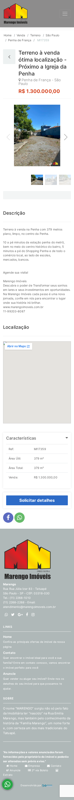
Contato (55, 765)
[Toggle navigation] (65, 14)
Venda (21, 35)
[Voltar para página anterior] (9, 56)
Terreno (35, 35)
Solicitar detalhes (37, 500)
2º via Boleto (40, 770)
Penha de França (19, 40)
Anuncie (15, 770)
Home (8, 35)
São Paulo (52, 35)
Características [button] (21, 438)
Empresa (34, 765)
